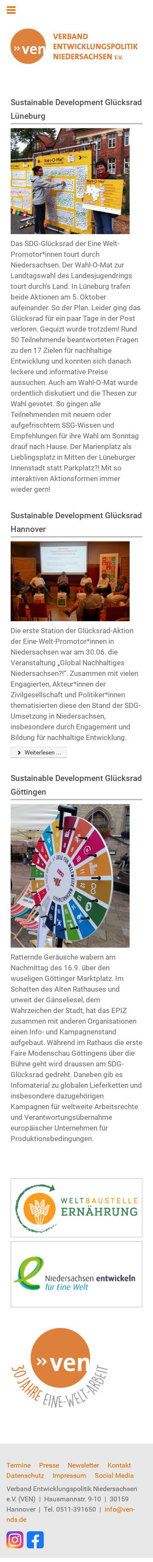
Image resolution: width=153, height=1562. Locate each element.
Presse (49, 1465)
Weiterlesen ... (42, 752)
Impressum (69, 1475)
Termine (18, 1465)
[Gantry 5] (74, 46)
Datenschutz (25, 1475)
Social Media (114, 1475)
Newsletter (83, 1465)
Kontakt (119, 1465)
